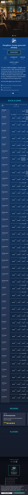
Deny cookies (7, 493)
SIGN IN (24, 6)
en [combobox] (2, 6)
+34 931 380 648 (11, 480)
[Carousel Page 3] (15, 35)
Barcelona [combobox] (8, 6)
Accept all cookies (19, 493)
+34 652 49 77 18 (11, 483)
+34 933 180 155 (11, 481)
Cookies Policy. (17, 490)
